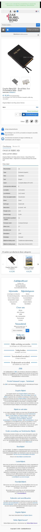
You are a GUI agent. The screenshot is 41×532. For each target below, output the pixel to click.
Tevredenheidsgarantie (13, 296)
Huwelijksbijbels (29, 420)
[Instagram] (23, 338)
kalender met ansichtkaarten (11, 502)
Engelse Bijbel (22, 398)
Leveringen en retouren (13, 294)
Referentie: (6, 92)
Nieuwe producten (33, 30)
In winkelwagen (31, 114)
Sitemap (13, 304)
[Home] (3, 30)
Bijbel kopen (28, 442)
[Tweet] (31, 121)
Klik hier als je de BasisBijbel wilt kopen (24, 454)
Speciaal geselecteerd (28, 296)
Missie (20, 310)
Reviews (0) (16, 146)
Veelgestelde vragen (13, 300)
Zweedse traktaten (17, 420)
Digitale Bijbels (20, 512)
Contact (20, 320)
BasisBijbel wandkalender (24, 456)
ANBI (20, 314)
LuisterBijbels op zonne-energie (20, 477)
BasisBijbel (28, 304)
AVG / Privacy (20, 312)
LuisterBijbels (27, 300)
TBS (37, 107)
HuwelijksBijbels (27, 298)
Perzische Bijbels (21, 418)
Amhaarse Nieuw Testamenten (19, 417)
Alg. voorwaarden (20, 316)
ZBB (20, 369)
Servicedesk (20, 318)
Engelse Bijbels (27, 302)
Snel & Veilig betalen (13, 298)
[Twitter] (20, 338)
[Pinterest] (36, 121)
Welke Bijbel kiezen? (20, 520)
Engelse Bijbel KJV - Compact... (12, 268)
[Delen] (27, 121)
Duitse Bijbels (14, 415)
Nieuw (27, 294)
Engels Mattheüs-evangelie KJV (29, 268)
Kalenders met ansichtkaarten (20, 498)
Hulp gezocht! (13, 302)
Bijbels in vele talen (20, 409)
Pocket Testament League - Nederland (20, 381)
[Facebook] (17, 338)
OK (38, 25)
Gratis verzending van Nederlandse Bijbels (20, 431)
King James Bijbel (26, 395)
